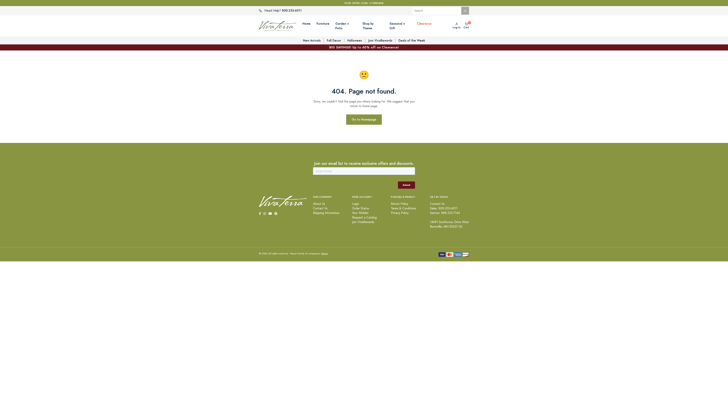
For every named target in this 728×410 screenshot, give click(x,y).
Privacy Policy (400, 213)
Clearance (424, 23)
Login (355, 204)
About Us (319, 204)
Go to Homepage (364, 119)
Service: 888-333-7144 (445, 213)
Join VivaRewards (380, 40)
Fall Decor (334, 40)
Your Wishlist (360, 213)
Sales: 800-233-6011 (443, 208)
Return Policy (399, 204)
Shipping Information (326, 213)
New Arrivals (312, 40)
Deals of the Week (412, 40)
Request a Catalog (364, 217)
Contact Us (320, 208)
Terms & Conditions (403, 208)
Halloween (354, 40)
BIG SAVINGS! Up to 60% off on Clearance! (364, 47)
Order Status (360, 208)
